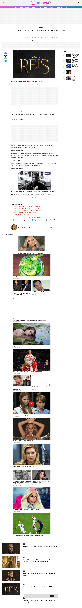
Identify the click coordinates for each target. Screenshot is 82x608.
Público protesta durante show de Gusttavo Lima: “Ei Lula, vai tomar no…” (75, 55)
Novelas (6, 25)
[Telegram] (5, 61)
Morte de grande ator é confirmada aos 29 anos (75, 61)
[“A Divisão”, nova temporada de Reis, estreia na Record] (11, 548)
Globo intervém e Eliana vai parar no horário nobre (24, 214)
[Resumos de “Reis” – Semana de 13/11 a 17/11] (11, 589)
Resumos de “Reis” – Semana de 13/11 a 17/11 (38, 587)
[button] (71, 3)
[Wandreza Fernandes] (33, 40)
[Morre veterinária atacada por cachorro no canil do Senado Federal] (68, 79)
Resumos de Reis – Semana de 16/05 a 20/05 (22, 107)
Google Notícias (52, 220)
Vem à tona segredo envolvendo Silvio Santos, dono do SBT (75, 66)
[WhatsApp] (5, 58)
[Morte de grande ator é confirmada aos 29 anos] (68, 62)
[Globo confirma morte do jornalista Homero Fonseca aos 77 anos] (68, 73)
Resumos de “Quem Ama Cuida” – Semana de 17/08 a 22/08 (26, 208)
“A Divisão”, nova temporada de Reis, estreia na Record (40, 546)
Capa (3, 25)
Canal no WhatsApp (20, 220)
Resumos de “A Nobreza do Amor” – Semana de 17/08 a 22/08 (27, 210)
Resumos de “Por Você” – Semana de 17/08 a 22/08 (24, 212)
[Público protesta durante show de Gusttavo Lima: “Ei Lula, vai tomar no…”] (68, 57)
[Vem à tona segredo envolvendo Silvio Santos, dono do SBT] (68, 67)
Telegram (35, 220)
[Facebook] (5, 53)
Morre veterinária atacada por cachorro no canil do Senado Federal (75, 78)
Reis (8, 25)
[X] (5, 56)
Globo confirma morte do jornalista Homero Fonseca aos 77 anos (75, 72)
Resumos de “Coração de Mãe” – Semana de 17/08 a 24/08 (26, 206)
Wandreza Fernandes (38, 40)
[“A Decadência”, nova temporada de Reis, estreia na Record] (11, 575)
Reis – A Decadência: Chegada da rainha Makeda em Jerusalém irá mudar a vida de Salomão (39, 560)
